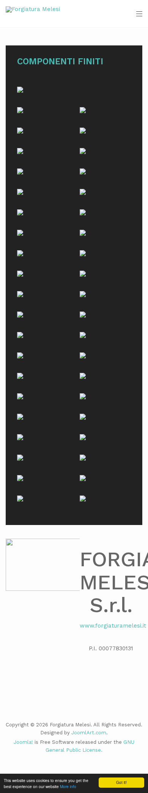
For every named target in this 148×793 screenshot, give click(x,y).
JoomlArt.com (88, 732)
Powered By (74, 769)
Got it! (121, 782)
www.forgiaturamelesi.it (113, 625)
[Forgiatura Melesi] (33, 9)
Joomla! (23, 742)
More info (68, 786)
